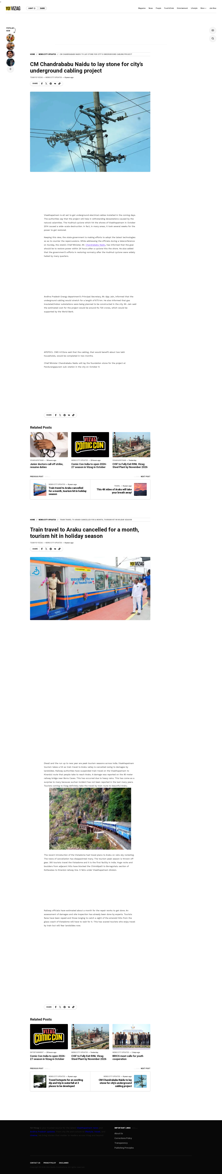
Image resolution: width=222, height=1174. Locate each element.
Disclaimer (63, 1163)
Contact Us (35, 1163)
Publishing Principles (124, 1147)
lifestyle (89, 1131)
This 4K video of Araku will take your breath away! (114, 491)
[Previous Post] (40, 489)
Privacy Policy (49, 1163)
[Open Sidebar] (212, 30)
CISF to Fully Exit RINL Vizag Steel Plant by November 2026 (130, 465)
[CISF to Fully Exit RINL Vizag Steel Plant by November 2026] (131, 444)
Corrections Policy (123, 1138)
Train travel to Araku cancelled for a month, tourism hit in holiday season (67, 491)
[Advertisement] (111, 29)
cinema (33, 1135)
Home (32, 54)
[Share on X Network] (46, 83)
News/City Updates (47, 54)
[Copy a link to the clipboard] (59, 83)
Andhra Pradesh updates (42, 1131)
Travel (117, 486)
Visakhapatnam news (87, 1128)
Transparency (121, 1143)
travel (97, 1131)
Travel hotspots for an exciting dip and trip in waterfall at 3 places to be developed (66, 1083)
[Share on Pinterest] (50, 83)
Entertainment (37, 1052)
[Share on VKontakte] (55, 83)
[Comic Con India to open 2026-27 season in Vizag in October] (90, 444)
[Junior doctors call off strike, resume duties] (49, 444)
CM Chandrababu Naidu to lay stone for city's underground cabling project (115, 1083)
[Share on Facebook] (42, 83)
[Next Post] (140, 489)
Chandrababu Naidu (95, 245)
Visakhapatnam (37, 460)
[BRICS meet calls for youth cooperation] (131, 1036)
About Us (118, 1133)
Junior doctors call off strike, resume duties (46, 465)
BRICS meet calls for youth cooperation (128, 1057)
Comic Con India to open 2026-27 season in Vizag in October (89, 465)
